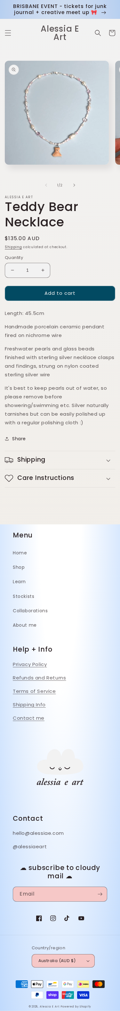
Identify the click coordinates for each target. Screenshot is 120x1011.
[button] (8, 33)
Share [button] (19, 438)
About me (25, 625)
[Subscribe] (100, 894)
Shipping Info (29, 704)
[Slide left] (46, 185)
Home (20, 553)
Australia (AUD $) (57, 961)
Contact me (28, 718)
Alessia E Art (50, 1006)
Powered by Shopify (75, 1006)
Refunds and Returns (39, 677)
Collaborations (30, 610)
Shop (19, 567)
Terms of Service (34, 691)
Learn (19, 581)
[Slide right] (74, 185)
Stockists (23, 596)
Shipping (13, 247)
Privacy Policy (30, 664)
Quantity (14, 258)
